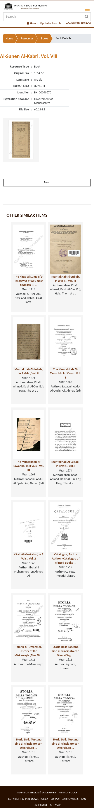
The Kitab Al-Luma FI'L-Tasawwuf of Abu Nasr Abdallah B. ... (28, 281)
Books (44, 38)
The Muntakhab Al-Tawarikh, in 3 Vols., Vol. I (65, 373)
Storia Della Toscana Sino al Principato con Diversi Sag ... (65, 651)
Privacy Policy (68, 792)
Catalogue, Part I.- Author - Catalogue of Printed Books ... (65, 558)
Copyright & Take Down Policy (28, 799)
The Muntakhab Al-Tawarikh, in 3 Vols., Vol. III (28, 466)
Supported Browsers (64, 799)
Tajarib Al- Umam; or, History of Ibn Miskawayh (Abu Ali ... (28, 651)
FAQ (83, 799)
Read (47, 182)
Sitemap (55, 805)
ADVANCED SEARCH (78, 23)
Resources (27, 38)
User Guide (40, 805)
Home (9, 38)
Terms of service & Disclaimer (36, 792)
